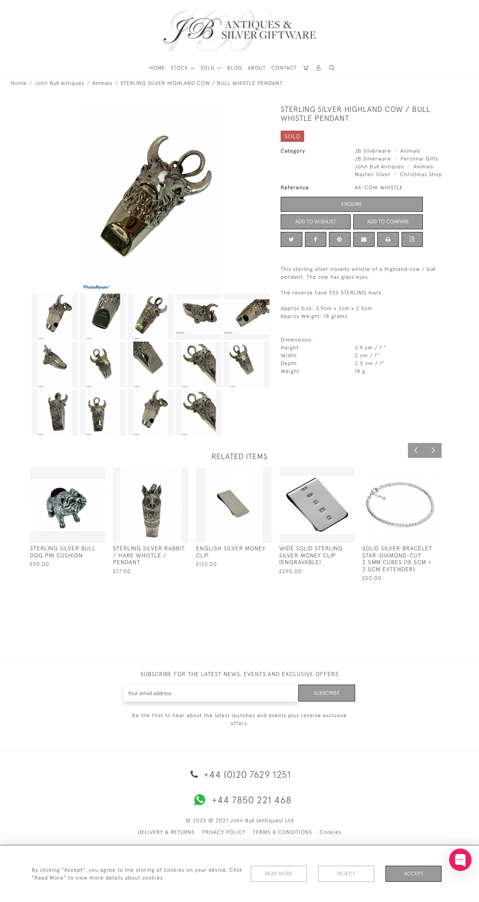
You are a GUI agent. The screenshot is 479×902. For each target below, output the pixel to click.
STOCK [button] (180, 68)
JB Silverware (373, 151)
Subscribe (327, 693)
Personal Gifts (419, 159)
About (257, 68)
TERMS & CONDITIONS (282, 832)
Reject (346, 874)
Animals (102, 83)
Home (19, 83)
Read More (279, 874)
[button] (319, 68)
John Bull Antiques (59, 83)
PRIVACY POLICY (223, 832)
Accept (413, 874)
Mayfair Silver (373, 174)
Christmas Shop (421, 174)
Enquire (351, 204)
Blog (234, 68)
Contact (284, 68)
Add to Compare (388, 221)
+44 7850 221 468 (252, 799)
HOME (157, 68)
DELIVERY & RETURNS (166, 832)
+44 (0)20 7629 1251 (246, 774)
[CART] (306, 68)
